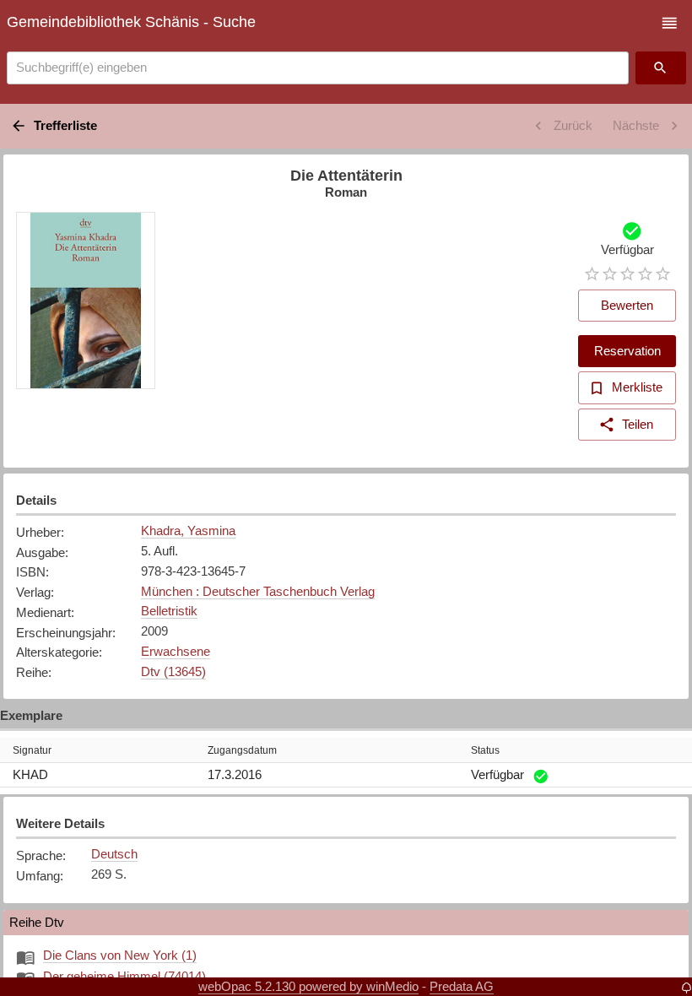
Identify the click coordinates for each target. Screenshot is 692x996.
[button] (669, 23)
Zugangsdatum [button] (242, 750)
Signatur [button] (32, 750)
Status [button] (485, 750)
